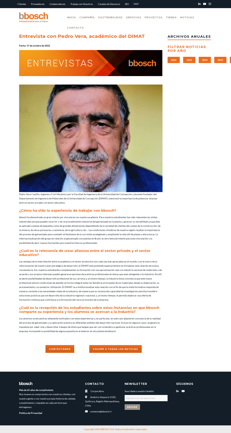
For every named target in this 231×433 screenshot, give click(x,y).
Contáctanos (60, 349)
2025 (189, 59)
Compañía (87, 17)
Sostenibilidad (110, 17)
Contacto (75, 27)
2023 (220, 59)
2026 (173, 59)
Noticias (187, 17)
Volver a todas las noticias (115, 349)
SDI (127, 4)
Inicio (71, 17)
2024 (204, 59)
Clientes (21, 4)
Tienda (171, 17)
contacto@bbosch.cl (100, 411)
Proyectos (154, 17)
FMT (136, 4)
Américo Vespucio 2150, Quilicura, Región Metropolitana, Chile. (102, 401)
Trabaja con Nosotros (81, 4)
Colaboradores (57, 4)
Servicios (133, 17)
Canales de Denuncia (109, 4)
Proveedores (37, 4)
